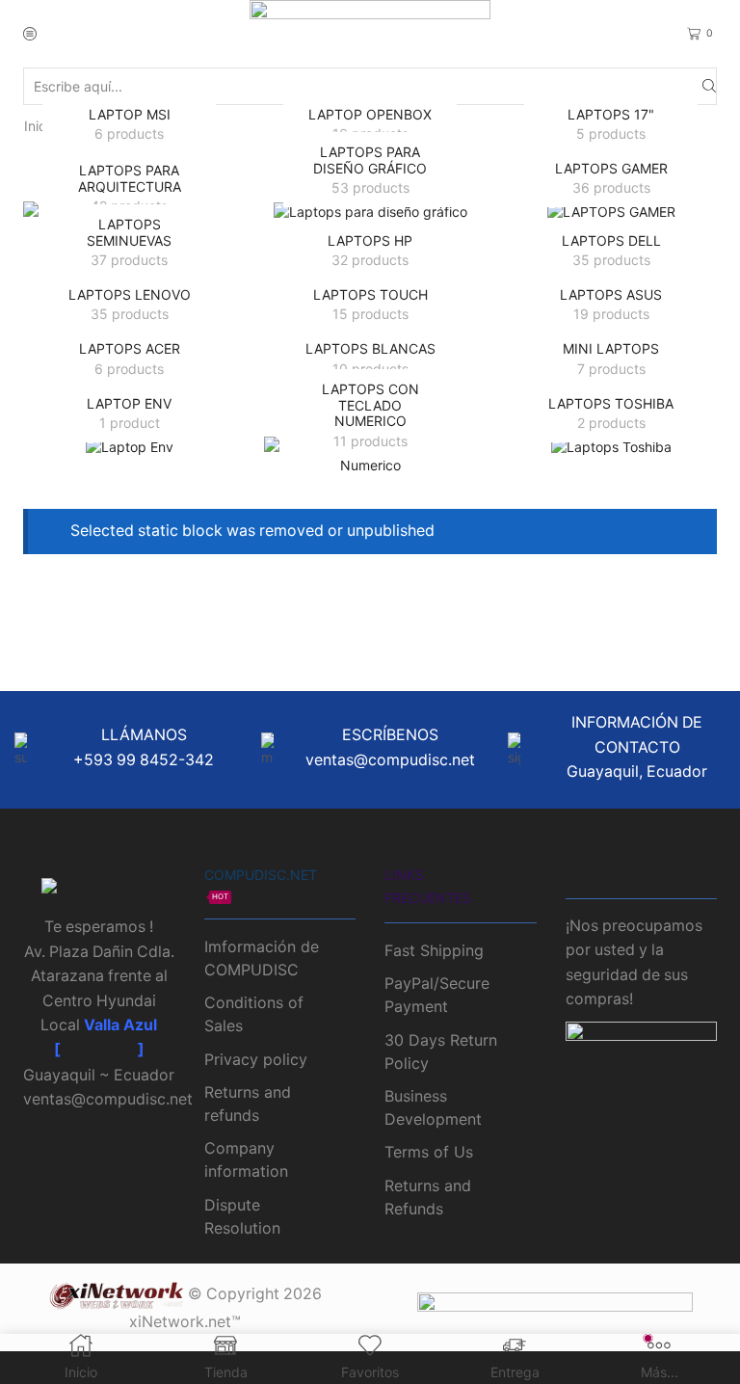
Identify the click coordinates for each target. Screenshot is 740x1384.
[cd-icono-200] (99, 890)
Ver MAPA (99, 1050)
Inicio (40, 126)
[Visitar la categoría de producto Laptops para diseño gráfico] (370, 211)
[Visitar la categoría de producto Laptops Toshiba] (611, 447)
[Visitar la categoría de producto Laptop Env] (129, 447)
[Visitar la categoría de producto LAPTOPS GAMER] (611, 211)
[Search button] (709, 86)
